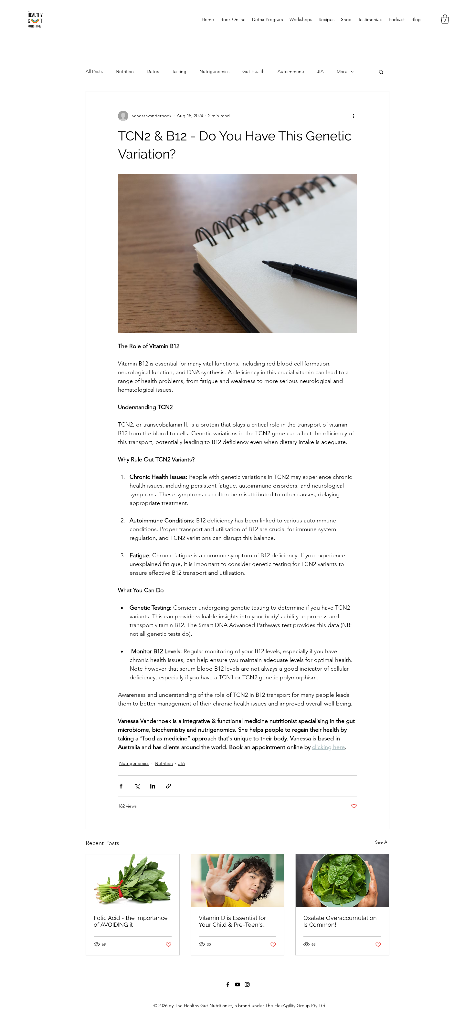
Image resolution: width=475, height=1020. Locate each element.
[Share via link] (168, 786)
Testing (179, 71)
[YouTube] (237, 984)
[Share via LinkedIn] (153, 786)
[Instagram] (247, 984)
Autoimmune (291, 71)
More (342, 71)
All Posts (94, 71)
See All (382, 842)
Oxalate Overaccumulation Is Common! (340, 921)
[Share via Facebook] (121, 786)
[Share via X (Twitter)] (137, 786)
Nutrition (125, 71)
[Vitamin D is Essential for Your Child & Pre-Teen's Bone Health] (237, 880)
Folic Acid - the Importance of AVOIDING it (131, 921)
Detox (153, 71)
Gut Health (253, 71)
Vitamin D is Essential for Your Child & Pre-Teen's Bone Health (232, 921)
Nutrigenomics (214, 71)
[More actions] (353, 116)
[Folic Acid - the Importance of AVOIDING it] (132, 880)
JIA (320, 71)
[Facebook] (228, 984)
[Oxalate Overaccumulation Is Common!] (342, 880)
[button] (445, 19)
